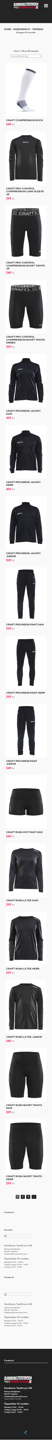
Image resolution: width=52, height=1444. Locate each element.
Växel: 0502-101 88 (12, 1399)
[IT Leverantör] (26, 1434)
